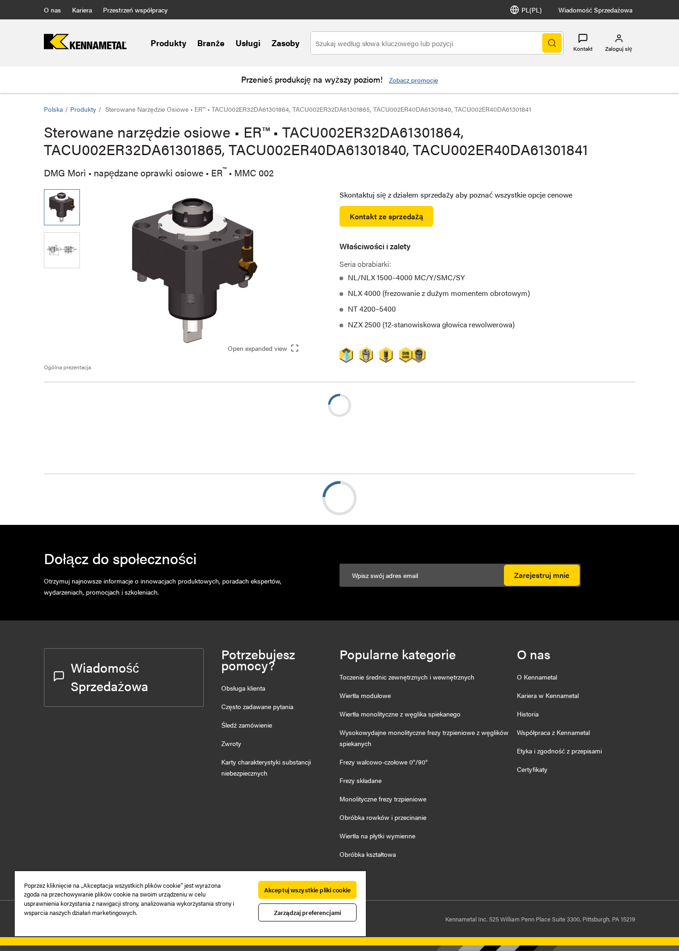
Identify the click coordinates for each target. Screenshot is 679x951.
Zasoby (285, 42)
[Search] (552, 43)
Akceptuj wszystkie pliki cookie (307, 889)
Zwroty (231, 743)
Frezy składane (361, 780)
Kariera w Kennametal (548, 695)
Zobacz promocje (413, 79)
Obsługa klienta (243, 687)
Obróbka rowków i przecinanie (383, 817)
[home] (85, 46)
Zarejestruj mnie (542, 575)
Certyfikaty (532, 769)
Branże (210, 42)
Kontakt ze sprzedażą (386, 216)
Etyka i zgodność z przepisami (559, 750)
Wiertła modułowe (365, 695)
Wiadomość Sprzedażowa (595, 9)
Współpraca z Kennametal (553, 732)
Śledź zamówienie (246, 724)
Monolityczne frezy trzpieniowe (383, 798)
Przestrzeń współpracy (135, 9)
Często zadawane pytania (257, 706)
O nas (52, 9)
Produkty (168, 42)
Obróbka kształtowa (368, 854)
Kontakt (583, 48)
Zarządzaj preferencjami (307, 912)
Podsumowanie (87, 498)
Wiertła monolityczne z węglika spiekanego (400, 713)
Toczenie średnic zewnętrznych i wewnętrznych (407, 676)
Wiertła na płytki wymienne (377, 835)
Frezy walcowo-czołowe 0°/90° (384, 761)
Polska (53, 109)
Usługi (248, 42)
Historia (528, 713)
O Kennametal (537, 676)
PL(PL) (531, 9)
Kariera (82, 9)
